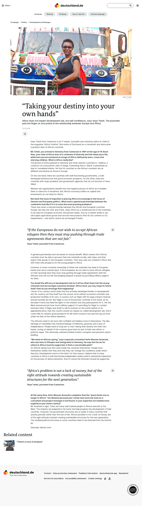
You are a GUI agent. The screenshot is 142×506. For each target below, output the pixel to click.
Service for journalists (54, 478)
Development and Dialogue (40, 22)
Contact (47, 473)
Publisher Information (88, 473)
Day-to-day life (79, 14)
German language (98, 14)
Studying (62, 14)
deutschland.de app (108, 473)
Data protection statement (65, 473)
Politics (24, 22)
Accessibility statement (75, 478)
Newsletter (124, 473)
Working (50, 14)
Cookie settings (95, 478)
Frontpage (15, 22)
